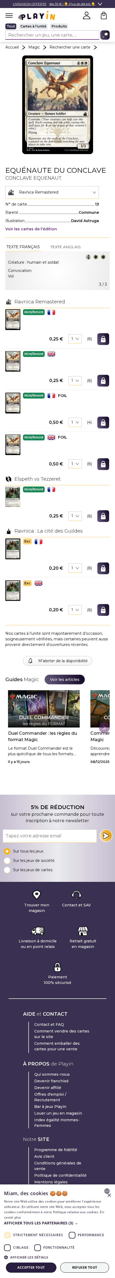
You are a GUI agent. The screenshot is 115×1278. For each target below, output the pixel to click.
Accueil (12, 47)
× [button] (109, 1195)
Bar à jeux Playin (50, 1106)
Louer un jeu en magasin (58, 1113)
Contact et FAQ (49, 1024)
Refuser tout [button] (84, 1267)
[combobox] (52, 192)
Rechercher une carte (69, 47)
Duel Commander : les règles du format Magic (42, 736)
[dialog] (57, 1231)
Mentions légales (51, 1182)
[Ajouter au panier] (103, 339)
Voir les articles (64, 679)
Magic (34, 47)
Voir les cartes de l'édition (31, 229)
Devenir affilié (47, 1087)
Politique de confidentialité (60, 1175)
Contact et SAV (76, 905)
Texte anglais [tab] (66, 246)
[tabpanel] (57, 270)
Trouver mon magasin (36, 908)
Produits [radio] (59, 26)
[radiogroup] (57, 26)
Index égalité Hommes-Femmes (57, 1123)
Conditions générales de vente (57, 1166)
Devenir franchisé (51, 1081)
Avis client (44, 1156)
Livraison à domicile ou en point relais (38, 944)
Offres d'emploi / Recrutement (50, 1097)
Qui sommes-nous (52, 1074)
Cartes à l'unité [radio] (33, 26)
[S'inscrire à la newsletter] (105, 835)
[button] (12, 319)
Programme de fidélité (55, 1149)
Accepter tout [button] (31, 1267)
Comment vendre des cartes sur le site (61, 1034)
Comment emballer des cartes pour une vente (57, 1046)
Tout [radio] (11, 26)
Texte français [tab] (23, 246)
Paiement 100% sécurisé (57, 980)
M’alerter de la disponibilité (63, 660)
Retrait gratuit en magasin (83, 944)
